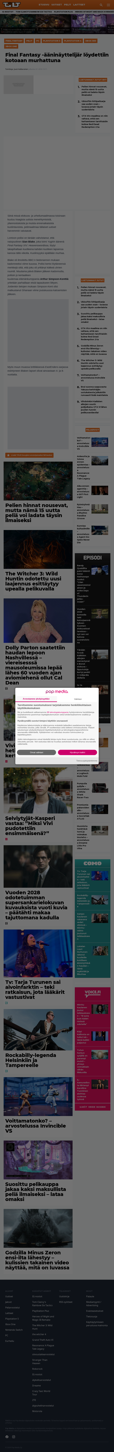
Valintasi (78, 699)
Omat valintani (36, 752)
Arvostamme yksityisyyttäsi (36, 699)
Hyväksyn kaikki (77, 752)
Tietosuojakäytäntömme (86, 761)
